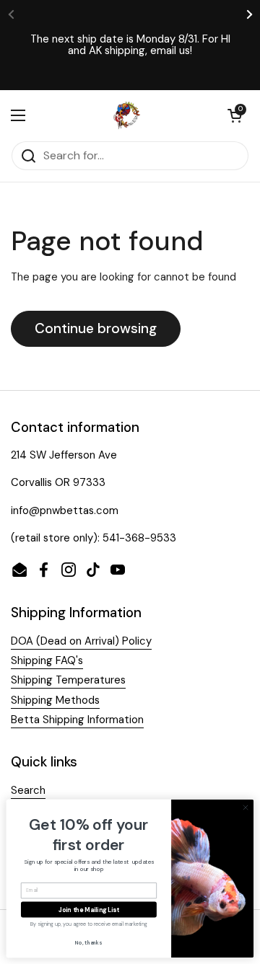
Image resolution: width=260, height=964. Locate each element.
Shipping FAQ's (47, 660)
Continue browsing (96, 328)
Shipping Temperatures (68, 680)
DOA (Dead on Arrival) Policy (81, 641)
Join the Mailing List (88, 910)
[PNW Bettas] (126, 115)
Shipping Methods (55, 700)
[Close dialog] (245, 807)
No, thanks (88, 942)
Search (28, 790)
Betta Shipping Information (77, 719)
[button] (234, 115)
